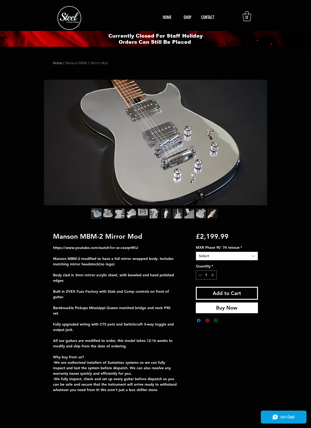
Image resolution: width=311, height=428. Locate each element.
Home (57, 63)
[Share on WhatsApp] (216, 320)
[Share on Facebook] (198, 320)
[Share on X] (224, 320)
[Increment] (213, 275)
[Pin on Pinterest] (207, 320)
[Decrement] (199, 275)
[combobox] (227, 256)
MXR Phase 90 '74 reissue (219, 247)
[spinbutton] (206, 275)
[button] (247, 16)
